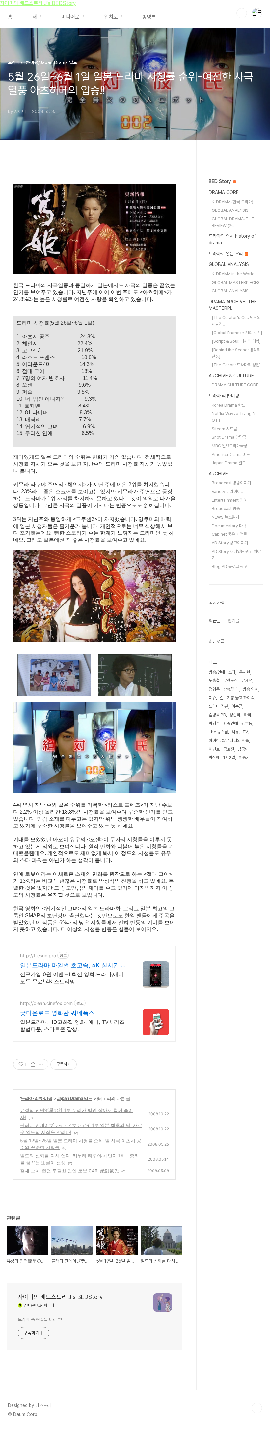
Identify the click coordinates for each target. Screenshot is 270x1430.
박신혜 (214, 757)
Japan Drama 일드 (74, 1098)
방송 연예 (250, 689)
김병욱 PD (217, 714)
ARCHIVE (218, 473)
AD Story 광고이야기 (230, 542)
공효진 (228, 749)
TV (245, 731)
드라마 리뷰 (218, 706)
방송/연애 (231, 689)
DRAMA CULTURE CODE (235, 384)
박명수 (214, 723)
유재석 (246, 680)
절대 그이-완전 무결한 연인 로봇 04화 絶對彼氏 (69, 1170)
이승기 (244, 757)
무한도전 (230, 680)
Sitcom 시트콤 (224, 428)
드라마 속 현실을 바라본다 (41, 1319)
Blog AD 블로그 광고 (229, 566)
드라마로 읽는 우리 (226, 253)
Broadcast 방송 (226, 508)
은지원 (244, 672)
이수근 (236, 706)
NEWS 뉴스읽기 (225, 517)
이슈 (212, 697)
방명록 (149, 17)
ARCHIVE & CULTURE (231, 375)
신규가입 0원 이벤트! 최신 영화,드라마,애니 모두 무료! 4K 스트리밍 (71, 978)
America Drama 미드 (231, 454)
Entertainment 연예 (229, 500)
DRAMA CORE (224, 192)
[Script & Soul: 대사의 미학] (236, 341)
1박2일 (229, 757)
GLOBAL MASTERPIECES (236, 282)
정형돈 (214, 689)
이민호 (214, 749)
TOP (257, 1408)
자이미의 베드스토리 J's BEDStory (38, 3)
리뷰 (235, 731)
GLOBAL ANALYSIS (230, 210)
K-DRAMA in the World (233, 273)
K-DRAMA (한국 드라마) (232, 201)
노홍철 (214, 680)
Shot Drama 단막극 (229, 437)
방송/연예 (217, 672)
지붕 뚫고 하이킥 (240, 697)
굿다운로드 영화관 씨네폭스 (57, 1012)
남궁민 (243, 749)
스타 (231, 672)
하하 (247, 714)
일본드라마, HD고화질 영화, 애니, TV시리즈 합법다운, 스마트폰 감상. (72, 1025)
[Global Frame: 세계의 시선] (237, 332)
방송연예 (230, 723)
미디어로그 (72, 17)
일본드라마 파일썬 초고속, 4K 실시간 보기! (73, 965)
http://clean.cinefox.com (46, 1003)
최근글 (215, 620)
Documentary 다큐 (229, 525)
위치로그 (113, 17)
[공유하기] (33, 1064)
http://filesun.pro (38, 955)
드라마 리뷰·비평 (36, 1098)
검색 (242, 13)
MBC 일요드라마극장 (229, 445)
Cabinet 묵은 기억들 (229, 534)
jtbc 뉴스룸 (218, 731)
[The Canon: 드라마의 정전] (236, 364)
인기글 (233, 620)
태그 (36, 17)
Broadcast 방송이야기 (231, 483)
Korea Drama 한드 (228, 405)
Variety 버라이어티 (228, 491)
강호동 (246, 723)
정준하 (235, 714)
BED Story (220, 181)
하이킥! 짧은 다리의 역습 (229, 740)
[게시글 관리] (41, 1064)
